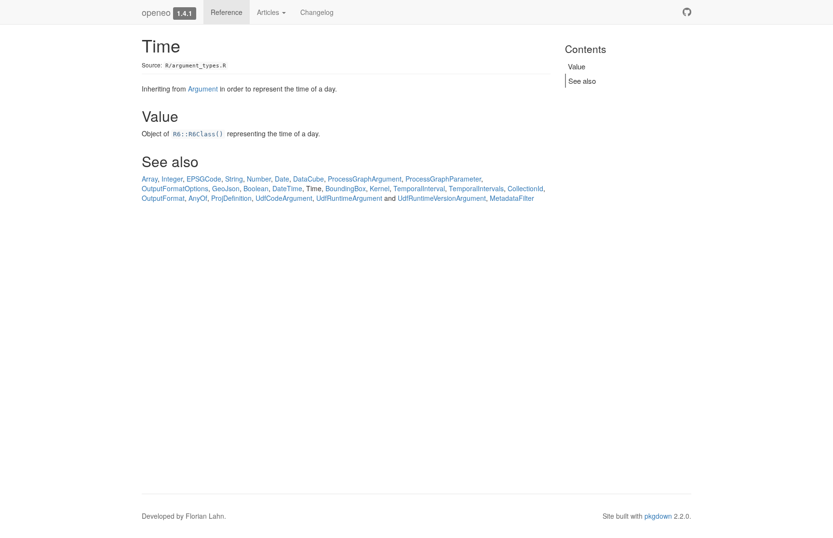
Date (282, 179)
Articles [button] (269, 12)
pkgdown (658, 516)
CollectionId (525, 188)
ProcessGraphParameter (443, 179)
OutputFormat (163, 198)
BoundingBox (345, 188)
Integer (172, 179)
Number (259, 179)
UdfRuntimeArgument (349, 198)
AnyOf (197, 198)
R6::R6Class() (198, 134)
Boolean (256, 188)
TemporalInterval (419, 188)
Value (576, 66)
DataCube (308, 179)
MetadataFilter (512, 198)
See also (582, 81)
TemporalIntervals (476, 188)
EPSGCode (204, 179)
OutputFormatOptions (175, 188)
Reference (226, 12)
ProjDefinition (231, 198)
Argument (203, 88)
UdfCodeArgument (283, 198)
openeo (156, 12)
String (234, 179)
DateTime (287, 188)
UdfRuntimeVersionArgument (442, 198)
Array (150, 179)
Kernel (380, 188)
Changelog (317, 12)
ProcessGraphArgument (365, 179)
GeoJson (226, 188)
